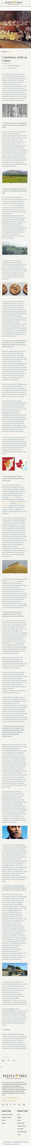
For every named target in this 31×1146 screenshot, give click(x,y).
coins (24, 263)
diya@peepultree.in (13, 1098)
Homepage (3, 51)
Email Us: (10, 1098)
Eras (18, 1114)
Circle (19, 1134)
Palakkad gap (7, 205)
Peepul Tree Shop (7, 1114)
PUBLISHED (9, 68)
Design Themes (6, 1117)
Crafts (4, 1120)
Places (19, 1120)
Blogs (3, 1123)
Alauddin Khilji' (12, 581)
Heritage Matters (22, 1131)
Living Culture (21, 1126)
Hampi (13, 643)
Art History (20, 1129)
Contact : (9, 1101)
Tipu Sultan (6, 503)
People (19, 1117)
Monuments (20, 1123)
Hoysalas (12, 497)
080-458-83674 (11, 1101)
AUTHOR (11, 65)
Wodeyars (5, 501)
